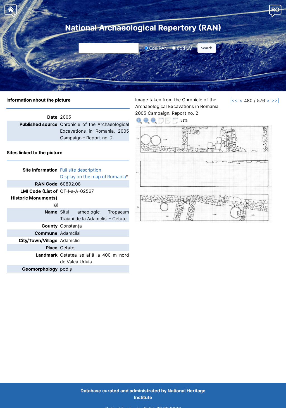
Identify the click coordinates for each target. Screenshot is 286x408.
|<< (234, 100)
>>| (275, 100)
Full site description (80, 170)
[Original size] (146, 120)
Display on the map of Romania (93, 176)
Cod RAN (158, 48)
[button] (275, 10)
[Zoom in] (139, 120)
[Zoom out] (153, 120)
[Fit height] (168, 120)
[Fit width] (175, 120)
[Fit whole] (161, 120)
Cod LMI (185, 48)
